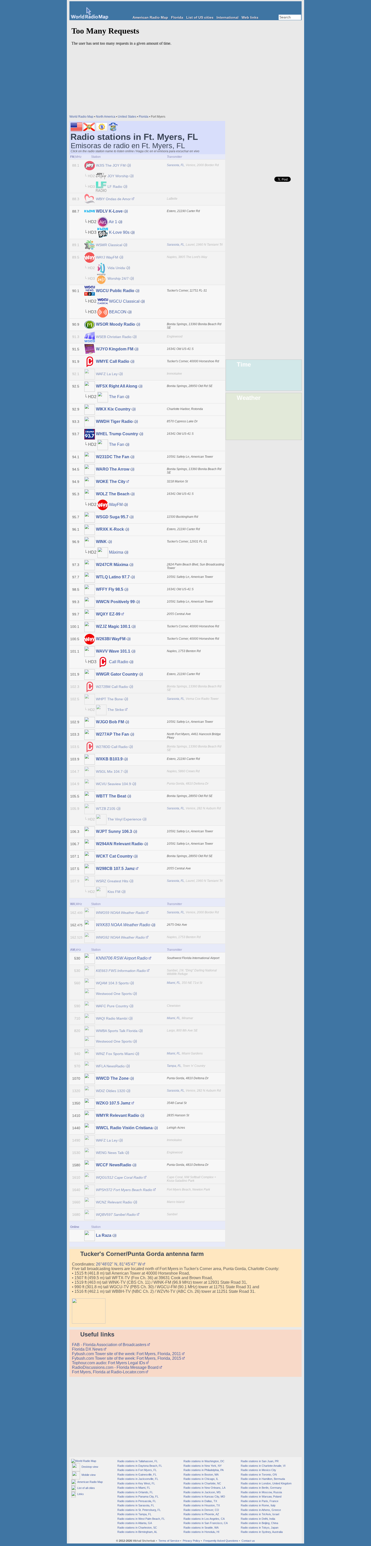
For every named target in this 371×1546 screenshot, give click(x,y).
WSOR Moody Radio (115, 324)
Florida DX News (88, 1349)
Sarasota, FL (175, 165)
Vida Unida (116, 268)
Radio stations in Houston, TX (201, 1505)
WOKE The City (110, 481)
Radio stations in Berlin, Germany (261, 1487)
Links (80, 1494)
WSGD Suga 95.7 (112, 517)
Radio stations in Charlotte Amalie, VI (262, 1465)
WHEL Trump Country (117, 434)
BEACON (117, 312)
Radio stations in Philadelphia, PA (203, 1470)
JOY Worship (118, 176)
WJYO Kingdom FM (114, 349)
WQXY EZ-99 (108, 614)
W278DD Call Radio (112, 747)
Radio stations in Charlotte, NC (202, 1483)
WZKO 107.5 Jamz (113, 1103)
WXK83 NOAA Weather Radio (123, 925)
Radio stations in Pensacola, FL (136, 1501)
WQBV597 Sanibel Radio (116, 1215)
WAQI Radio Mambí (111, 1018)
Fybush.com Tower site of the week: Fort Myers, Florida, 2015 (127, 1358)
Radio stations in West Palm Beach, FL (141, 1518)
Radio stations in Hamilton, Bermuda (262, 1478)
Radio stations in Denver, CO (201, 1509)
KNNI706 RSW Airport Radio (122, 958)
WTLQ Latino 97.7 (113, 577)
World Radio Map (81, 116)
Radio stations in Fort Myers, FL (137, 1470)
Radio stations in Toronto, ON (258, 1474)
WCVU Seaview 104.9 (113, 784)
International (227, 17)
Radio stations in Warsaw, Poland (260, 1496)
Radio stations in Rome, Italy (258, 1505)
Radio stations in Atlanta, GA (134, 1523)
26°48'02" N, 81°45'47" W (119, 1264)
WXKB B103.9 (109, 759)
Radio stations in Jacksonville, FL (137, 1478)
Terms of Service (168, 1540)
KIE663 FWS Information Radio (121, 971)
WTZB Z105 (105, 809)
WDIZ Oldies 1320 (110, 1091)
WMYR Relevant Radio (117, 1115)
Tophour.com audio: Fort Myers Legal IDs (109, 1363)
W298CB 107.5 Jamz (115, 868)
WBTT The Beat (111, 796)
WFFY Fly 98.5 (109, 589)
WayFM (116, 504)
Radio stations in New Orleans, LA (204, 1487)
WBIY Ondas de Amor (113, 199)
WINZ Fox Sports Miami (115, 1054)
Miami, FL (173, 983)
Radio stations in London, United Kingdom (266, 1483)
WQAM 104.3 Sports (112, 983)
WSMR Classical (109, 245)
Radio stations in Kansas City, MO (204, 1496)
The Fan (116, 397)
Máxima (116, 552)
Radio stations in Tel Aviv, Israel (259, 1514)
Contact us (248, 1540)
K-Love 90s (119, 232)
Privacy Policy (191, 1540)
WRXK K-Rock (110, 529)
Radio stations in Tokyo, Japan (259, 1527)
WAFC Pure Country (112, 1006)
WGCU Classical (124, 301)
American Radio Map (150, 17)
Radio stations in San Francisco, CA (205, 1523)
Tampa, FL (174, 1066)
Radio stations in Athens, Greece (260, 1509)
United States (127, 116)
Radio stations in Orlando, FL (135, 1492)
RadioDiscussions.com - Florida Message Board (116, 1367)
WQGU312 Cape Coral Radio (119, 1177)
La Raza (103, 1235)
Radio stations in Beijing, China (259, 1523)
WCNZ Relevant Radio (114, 1202)
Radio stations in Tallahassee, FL (137, 1461)
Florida (177, 17)
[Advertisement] (264, 96)
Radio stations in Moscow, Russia (261, 1492)
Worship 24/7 (118, 278)
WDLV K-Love (109, 211)
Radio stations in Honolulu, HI (201, 1531)
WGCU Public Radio (115, 291)
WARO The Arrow (112, 469)
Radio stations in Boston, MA (201, 1474)
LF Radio (115, 187)
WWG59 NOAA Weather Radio (120, 913)
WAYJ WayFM (107, 257)
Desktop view (89, 1466)
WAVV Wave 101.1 (113, 651)
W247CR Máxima (112, 564)
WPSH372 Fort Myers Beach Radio (124, 1190)
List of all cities (85, 1487)
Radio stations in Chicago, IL (200, 1478)
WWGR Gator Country (117, 674)
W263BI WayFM (110, 639)
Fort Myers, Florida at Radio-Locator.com (109, 1372)
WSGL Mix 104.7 (109, 771)
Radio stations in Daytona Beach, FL (139, 1465)
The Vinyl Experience (124, 819)
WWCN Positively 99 (115, 602)
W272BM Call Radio (112, 687)
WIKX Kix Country (113, 409)
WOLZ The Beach (112, 494)
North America (105, 116)
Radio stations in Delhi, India (257, 1518)
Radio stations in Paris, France (259, 1501)
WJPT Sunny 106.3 (114, 831)
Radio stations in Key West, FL (136, 1483)
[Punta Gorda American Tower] (88, 1322)
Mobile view (88, 1474)
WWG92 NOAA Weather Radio (120, 937)
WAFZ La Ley (107, 374)
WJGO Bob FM (110, 722)
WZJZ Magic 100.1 (113, 626)
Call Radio (118, 662)
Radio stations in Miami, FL (133, 1487)
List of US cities (200, 17)
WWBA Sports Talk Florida (117, 1031)
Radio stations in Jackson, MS (202, 1492)
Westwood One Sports (114, 994)
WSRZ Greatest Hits (112, 881)
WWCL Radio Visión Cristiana (124, 1128)
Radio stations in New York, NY (202, 1465)
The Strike (116, 710)
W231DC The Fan (112, 457)
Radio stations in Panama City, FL (137, 1496)
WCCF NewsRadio (113, 1165)
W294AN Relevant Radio (119, 844)
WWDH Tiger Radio (114, 421)
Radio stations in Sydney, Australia (261, 1531)
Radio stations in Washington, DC (203, 1461)
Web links (250, 17)
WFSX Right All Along (116, 386)
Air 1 (113, 222)
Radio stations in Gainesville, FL (136, 1474)
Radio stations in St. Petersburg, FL (139, 1509)
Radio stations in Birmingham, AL (137, 1531)
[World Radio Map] (90, 18)
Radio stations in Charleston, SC (137, 1527)
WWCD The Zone (112, 1078)
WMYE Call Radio (112, 361)
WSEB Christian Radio (113, 337)
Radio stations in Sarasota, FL (135, 1505)
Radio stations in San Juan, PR (259, 1461)
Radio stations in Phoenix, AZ (201, 1514)
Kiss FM (114, 892)
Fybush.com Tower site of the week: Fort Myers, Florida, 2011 (127, 1354)
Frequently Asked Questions (220, 1540)
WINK (101, 541)
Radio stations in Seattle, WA (201, 1527)
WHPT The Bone (109, 699)
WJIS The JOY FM (111, 165)
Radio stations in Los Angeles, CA (204, 1518)
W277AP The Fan (112, 734)
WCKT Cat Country (114, 856)
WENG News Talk (110, 1153)
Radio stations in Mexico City (258, 1470)
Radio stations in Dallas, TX (200, 1501)
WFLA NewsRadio (110, 1066)
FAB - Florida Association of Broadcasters (109, 1345)
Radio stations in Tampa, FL (134, 1514)
